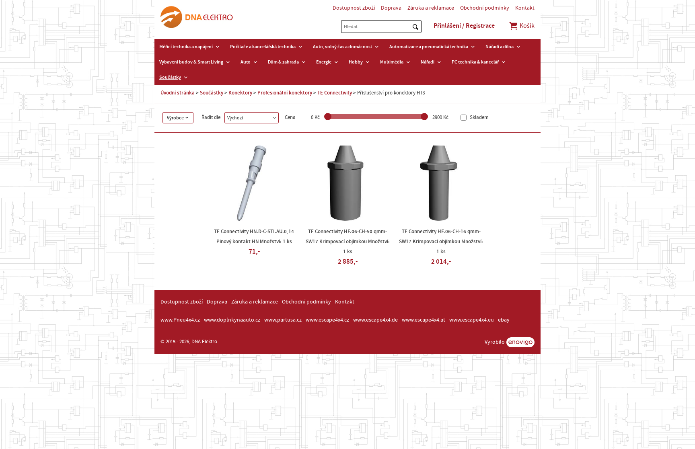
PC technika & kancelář (475, 62)
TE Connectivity (334, 93)
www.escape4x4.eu (471, 320)
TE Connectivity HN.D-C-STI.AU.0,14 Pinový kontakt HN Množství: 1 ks (254, 236)
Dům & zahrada (283, 62)
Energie (323, 62)
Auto (246, 62)
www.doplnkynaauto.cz (232, 320)
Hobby (356, 62)
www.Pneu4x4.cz (180, 320)
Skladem (479, 118)
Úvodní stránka (177, 93)
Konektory (240, 93)
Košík (526, 25)
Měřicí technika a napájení (186, 46)
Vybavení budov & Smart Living (191, 62)
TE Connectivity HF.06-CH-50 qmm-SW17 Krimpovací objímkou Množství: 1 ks (348, 241)
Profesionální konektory (284, 93)
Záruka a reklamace (430, 8)
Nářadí (427, 62)
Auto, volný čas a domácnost (342, 46)
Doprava (391, 8)
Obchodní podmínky (484, 8)
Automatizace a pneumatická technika (428, 46)
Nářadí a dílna (499, 46)
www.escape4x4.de (375, 320)
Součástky (170, 77)
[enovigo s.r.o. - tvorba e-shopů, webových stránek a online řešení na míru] (520, 342)
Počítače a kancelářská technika (263, 46)
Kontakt (525, 8)
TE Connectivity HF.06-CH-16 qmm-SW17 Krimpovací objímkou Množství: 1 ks (441, 241)
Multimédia (391, 62)
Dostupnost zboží (354, 8)
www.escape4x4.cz (327, 320)
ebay (504, 320)
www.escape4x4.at (423, 320)
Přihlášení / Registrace (464, 25)
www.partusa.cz (283, 320)
